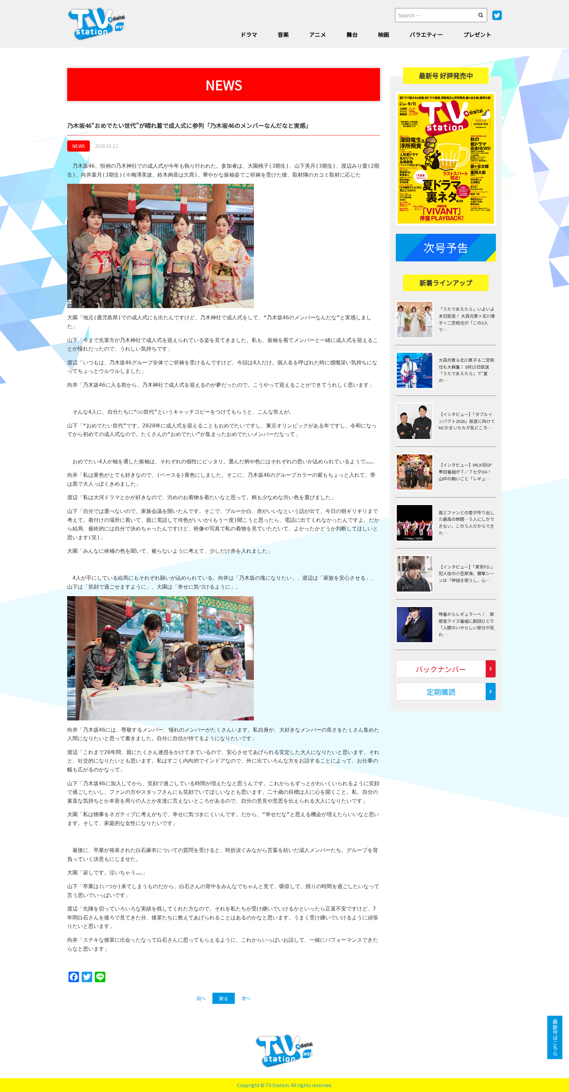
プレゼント (477, 34)
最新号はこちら (555, 1037)
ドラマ (248, 34)
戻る (223, 998)
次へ (246, 998)
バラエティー (426, 34)
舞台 (352, 34)
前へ (201, 998)
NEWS (78, 146)
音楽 (283, 34)
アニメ (317, 34)
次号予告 (445, 247)
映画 (383, 34)
